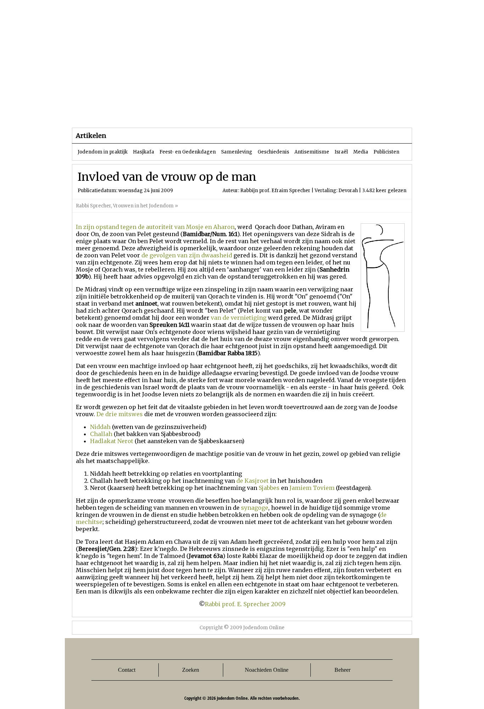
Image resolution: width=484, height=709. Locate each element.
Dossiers (203, 113)
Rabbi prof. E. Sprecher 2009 (245, 604)
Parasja (247, 113)
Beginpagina (97, 113)
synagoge (254, 507)
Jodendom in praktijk (103, 152)
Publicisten (386, 152)
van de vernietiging (238, 317)
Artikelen (158, 113)
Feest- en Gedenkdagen (187, 152)
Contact (126, 670)
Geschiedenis (273, 152)
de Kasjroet (252, 480)
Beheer (342, 670)
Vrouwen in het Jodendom (143, 206)
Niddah (100, 426)
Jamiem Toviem (311, 487)
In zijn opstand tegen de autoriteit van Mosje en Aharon (155, 226)
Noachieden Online (266, 670)
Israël (341, 152)
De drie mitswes (119, 414)
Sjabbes (269, 487)
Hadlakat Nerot (111, 441)
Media (360, 152)
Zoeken (190, 670)
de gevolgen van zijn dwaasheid (186, 255)
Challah (101, 433)
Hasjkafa (143, 152)
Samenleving (236, 152)
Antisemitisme (311, 152)
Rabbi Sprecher (93, 206)
